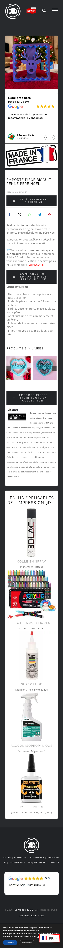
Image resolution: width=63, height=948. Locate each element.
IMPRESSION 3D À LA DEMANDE (29, 857)
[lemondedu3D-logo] (31, 838)
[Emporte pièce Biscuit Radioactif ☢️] (45, 368)
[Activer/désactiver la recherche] (44, 10)
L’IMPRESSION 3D (17, 862)
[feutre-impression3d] (31, 594)
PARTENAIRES (40, 862)
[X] (20, 215)
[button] (52, 137)
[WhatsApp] (29, 215)
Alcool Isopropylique (31, 745)
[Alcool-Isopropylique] (31, 717)
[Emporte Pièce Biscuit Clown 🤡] (18, 368)
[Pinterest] (49, 215)
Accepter (10, 942)
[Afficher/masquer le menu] (55, 10)
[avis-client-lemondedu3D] (31, 871)
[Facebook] (9, 215)
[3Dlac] (31, 532)
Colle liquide (31, 807)
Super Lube (31, 684)
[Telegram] (39, 215)
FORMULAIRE (36, 265)
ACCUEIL (7, 857)
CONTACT (54, 862)
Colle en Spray (31, 561)
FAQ (30, 862)
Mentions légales (28, 915)
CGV (42, 915)
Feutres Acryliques (31, 622)
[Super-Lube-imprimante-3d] (31, 655)
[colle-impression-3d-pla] (31, 778)
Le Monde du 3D (24, 909)
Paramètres (27, 942)
